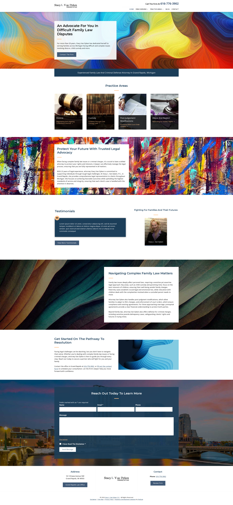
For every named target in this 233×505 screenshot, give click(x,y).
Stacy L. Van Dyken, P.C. (112, 497)
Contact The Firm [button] (67, 54)
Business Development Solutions (125, 499)
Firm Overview (141, 9)
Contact (175, 9)
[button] (231, 492)
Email (100, 405)
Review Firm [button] (158, 483)
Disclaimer (63, 439)
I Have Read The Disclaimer (74, 444)
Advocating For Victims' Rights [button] (162, 122)
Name (61, 405)
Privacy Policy (109, 499)
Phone (138, 405)
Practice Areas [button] (156, 9)
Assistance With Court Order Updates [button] (130, 125)
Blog (168, 9)
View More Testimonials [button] (67, 243)
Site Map (100, 499)
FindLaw (140, 499)
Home (131, 9)
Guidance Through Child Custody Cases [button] (96, 122)
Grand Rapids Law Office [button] (75, 485)
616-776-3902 (169, 3)
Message (63, 415)
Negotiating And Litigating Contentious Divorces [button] (65, 122)
